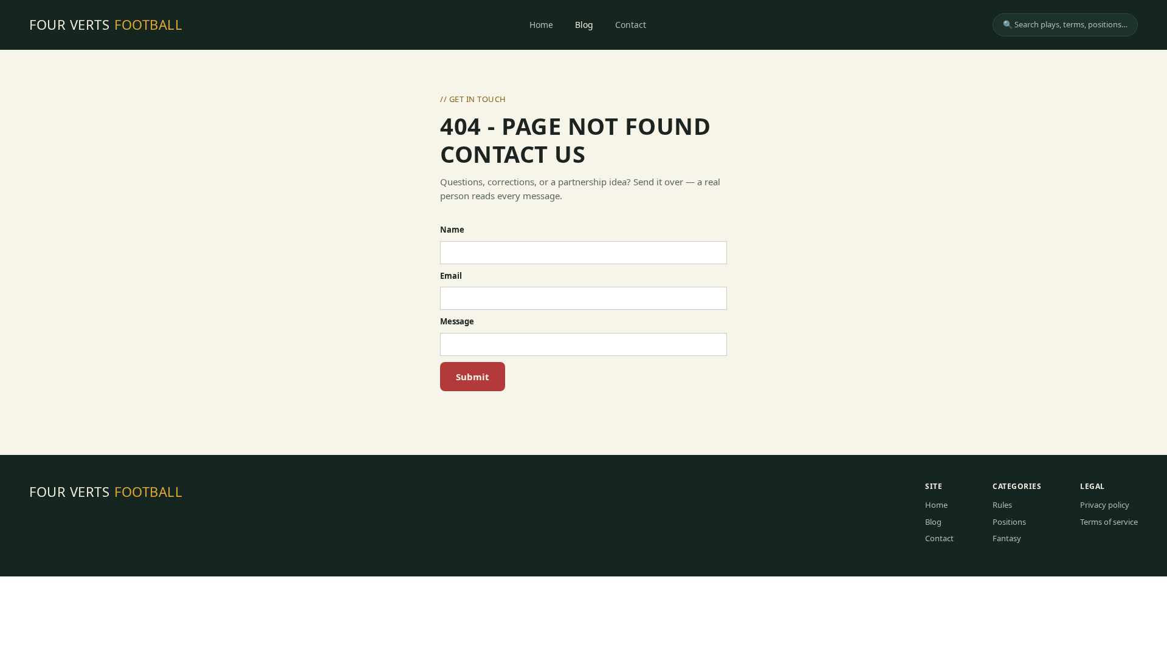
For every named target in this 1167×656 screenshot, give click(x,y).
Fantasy (1007, 538)
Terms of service (1109, 521)
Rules (1002, 504)
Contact (630, 24)
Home (541, 24)
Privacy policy (1104, 504)
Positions (1009, 521)
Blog (584, 24)
